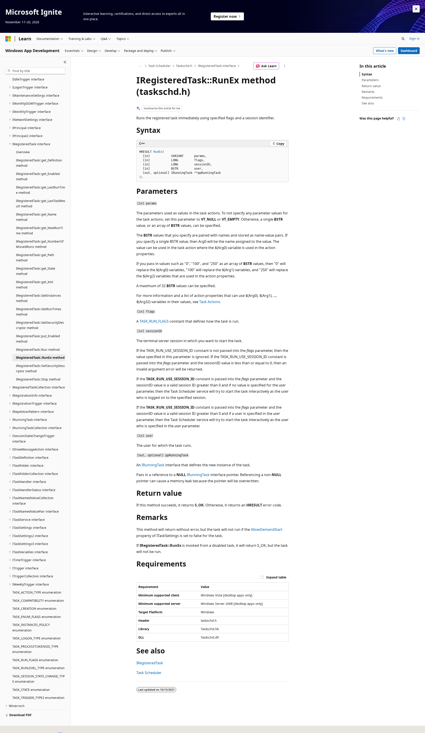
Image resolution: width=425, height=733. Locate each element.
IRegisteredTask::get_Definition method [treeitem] (39, 163)
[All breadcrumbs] (140, 66)
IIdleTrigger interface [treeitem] (28, 79)
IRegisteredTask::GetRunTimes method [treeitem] (38, 312)
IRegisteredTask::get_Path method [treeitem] (35, 258)
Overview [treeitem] (23, 152)
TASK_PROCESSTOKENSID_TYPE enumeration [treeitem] (35, 649)
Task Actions (209, 301)
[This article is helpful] (398, 118)
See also (368, 103)
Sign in (414, 38)
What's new (385, 51)
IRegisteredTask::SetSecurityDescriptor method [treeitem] (40, 368)
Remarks (368, 92)
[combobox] (35, 70)
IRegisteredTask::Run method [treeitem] (38, 349)
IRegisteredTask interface (217, 66)
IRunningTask (153, 465)
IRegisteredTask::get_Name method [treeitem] (36, 217)
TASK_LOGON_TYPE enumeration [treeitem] (36, 638)
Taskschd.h (184, 66)
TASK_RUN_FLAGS (154, 321)
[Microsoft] (8, 39)
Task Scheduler (159, 66)
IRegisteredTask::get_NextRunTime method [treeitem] (39, 230)
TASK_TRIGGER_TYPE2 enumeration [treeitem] (38, 698)
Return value (371, 86)
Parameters (370, 80)
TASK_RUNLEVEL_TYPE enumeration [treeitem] (38, 668)
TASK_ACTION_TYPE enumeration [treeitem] (36, 592)
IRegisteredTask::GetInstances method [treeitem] (38, 298)
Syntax (367, 74)
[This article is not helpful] (403, 118)
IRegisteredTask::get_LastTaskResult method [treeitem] (40, 203)
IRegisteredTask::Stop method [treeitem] (38, 379)
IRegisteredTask (149, 662)
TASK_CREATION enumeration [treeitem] (34, 608)
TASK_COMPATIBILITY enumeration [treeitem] (38, 600)
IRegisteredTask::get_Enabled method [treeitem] (38, 176)
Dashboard (409, 51)
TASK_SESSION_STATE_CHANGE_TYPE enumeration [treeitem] (38, 679)
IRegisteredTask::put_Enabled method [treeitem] (38, 339)
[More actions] (285, 66)
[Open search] (403, 39)
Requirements (372, 97)
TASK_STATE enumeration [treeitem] (31, 690)
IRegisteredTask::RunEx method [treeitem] (40, 357)
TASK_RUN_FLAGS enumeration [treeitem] (35, 660)
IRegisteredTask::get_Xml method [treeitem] (34, 285)
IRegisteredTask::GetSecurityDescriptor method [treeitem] (40, 325)
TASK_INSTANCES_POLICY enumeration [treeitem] (31, 627)
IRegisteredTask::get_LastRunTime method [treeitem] (40, 190)
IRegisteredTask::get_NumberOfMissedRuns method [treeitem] (40, 244)
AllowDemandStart (266, 529)
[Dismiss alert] (416, 8)
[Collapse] (65, 62)
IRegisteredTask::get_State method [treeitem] (35, 271)
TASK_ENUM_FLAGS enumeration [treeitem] (36, 617)
